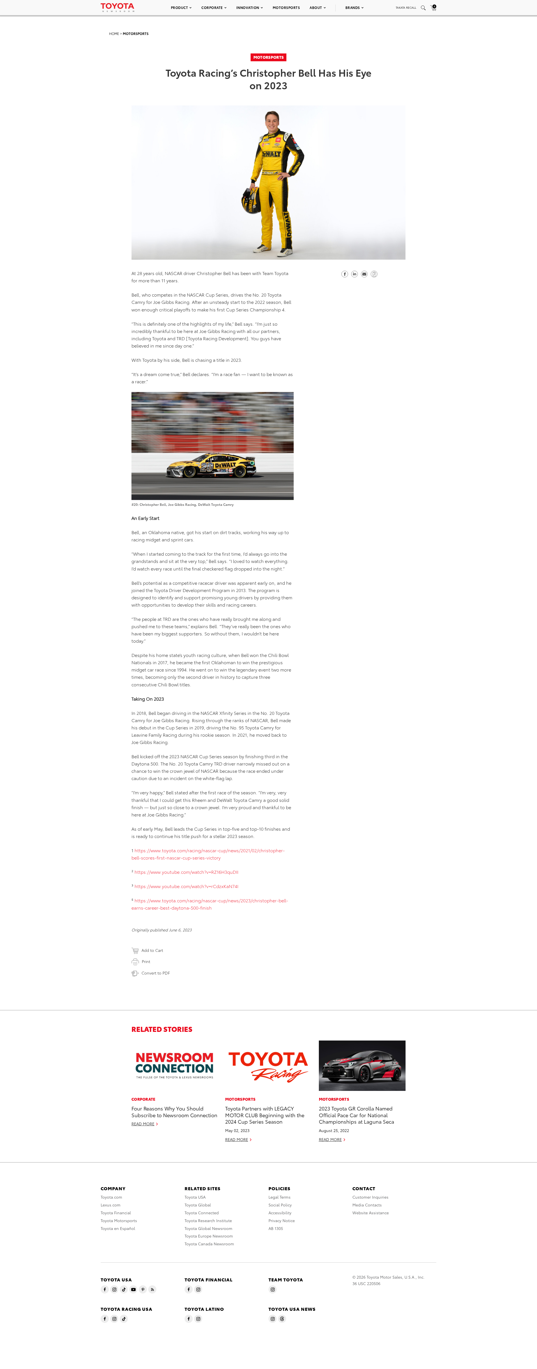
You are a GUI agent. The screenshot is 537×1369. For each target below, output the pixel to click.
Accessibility (279, 1212)
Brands (352, 7)
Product (179, 7)
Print (146, 961)
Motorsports (286, 7)
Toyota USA (195, 1197)
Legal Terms (279, 1197)
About (316, 7)
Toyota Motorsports (119, 1220)
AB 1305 (275, 1228)
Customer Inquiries (370, 1197)
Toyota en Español (118, 1228)
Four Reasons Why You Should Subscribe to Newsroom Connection (174, 1111)
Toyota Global (198, 1205)
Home (114, 33)
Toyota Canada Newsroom (209, 1243)
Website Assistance (370, 1212)
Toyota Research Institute (208, 1220)
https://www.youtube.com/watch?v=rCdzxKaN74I (186, 886)
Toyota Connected (202, 1212)
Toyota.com (111, 1197)
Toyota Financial (116, 1212)
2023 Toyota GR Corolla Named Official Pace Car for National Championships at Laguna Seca (356, 1115)
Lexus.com (111, 1205)
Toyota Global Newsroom (208, 1228)
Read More (142, 1123)
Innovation (247, 7)
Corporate (212, 7)
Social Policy (280, 1205)
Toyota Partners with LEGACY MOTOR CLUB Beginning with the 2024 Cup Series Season (264, 1115)
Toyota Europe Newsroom (209, 1236)
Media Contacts (367, 1205)
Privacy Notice (281, 1220)
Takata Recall (406, 7)
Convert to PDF (156, 973)
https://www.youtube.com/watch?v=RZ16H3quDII (186, 871)
